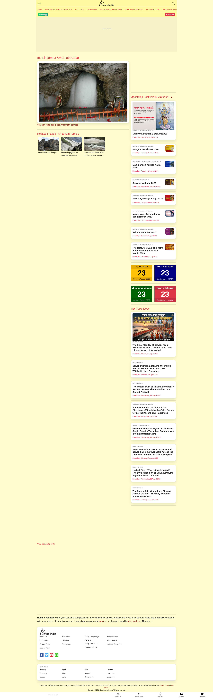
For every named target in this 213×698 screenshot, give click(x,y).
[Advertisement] (106, 34)
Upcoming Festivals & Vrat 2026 (150, 96)
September (89, 677)
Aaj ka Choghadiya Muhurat (111, 9)
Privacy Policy (45, 644)
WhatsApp (43, 15)
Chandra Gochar (91, 647)
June (64, 677)
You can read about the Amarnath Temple (57, 125)
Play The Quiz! (91, 9)
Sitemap (65, 640)
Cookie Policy (45, 648)
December (111, 677)
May (64, 673)
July (86, 669)
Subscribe (170, 15)
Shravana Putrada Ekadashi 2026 (58, 9)
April (64, 669)
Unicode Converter (114, 644)
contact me (104, 621)
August (87, 673)
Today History (112, 637)
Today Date (79, 9)
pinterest (51, 655)
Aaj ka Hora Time (152, 9)
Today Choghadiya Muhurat (92, 638)
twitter (46, 655)
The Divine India (106, 3)
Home (39, 9)
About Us (43, 637)
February (43, 673)
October (110, 669)
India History (44, 666)
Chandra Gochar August (172, 9)
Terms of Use (112, 640)
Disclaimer (66, 637)
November (111, 673)
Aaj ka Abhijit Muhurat (134, 9)
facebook (42, 655)
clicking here (134, 621)
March (42, 677)
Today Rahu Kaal (91, 644)
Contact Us (44, 640)
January (43, 669)
